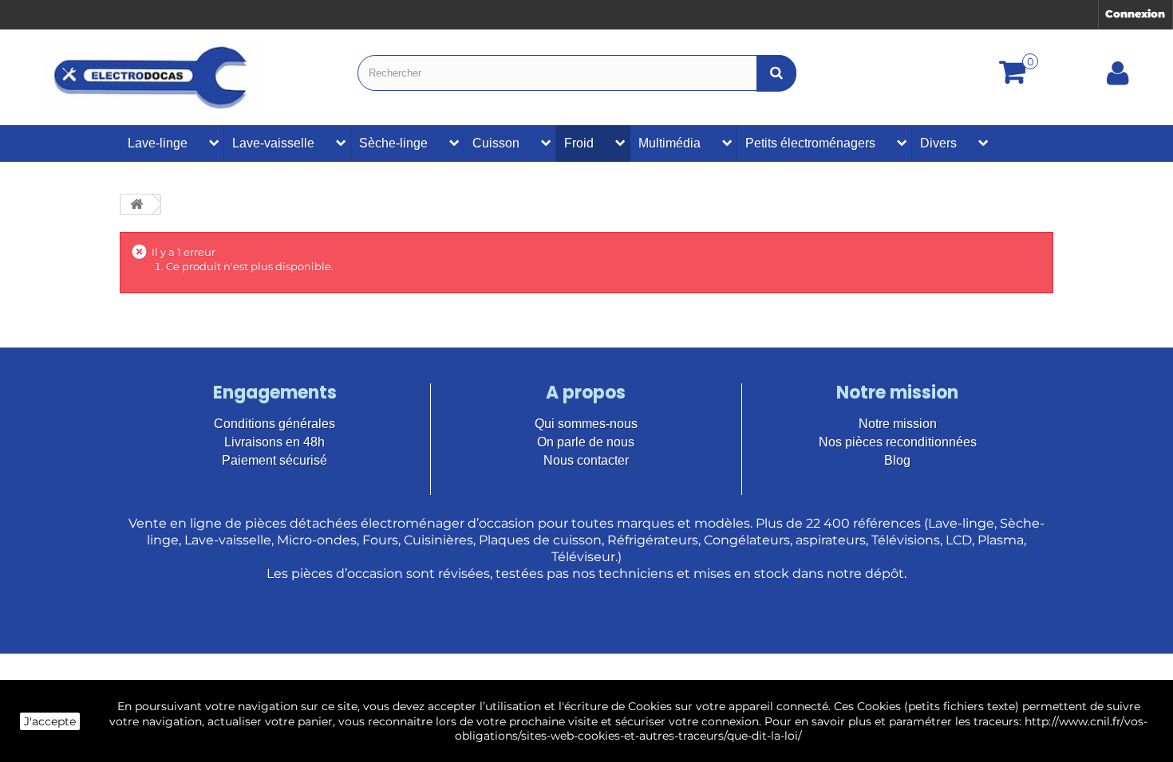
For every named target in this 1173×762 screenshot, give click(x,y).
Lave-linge (158, 143)
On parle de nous (585, 442)
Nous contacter (586, 460)
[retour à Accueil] (136, 204)
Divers (938, 143)
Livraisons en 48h (274, 442)
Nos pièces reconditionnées (898, 442)
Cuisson (495, 143)
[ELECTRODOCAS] (152, 77)
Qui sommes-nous (586, 423)
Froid (579, 143)
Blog (897, 460)
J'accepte (50, 721)
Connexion (1135, 13)
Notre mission (898, 423)
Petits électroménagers (810, 143)
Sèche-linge (393, 143)
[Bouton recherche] (776, 73)
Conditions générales (274, 423)
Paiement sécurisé (274, 460)
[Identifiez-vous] (1118, 79)
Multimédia (669, 143)
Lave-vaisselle (273, 143)
